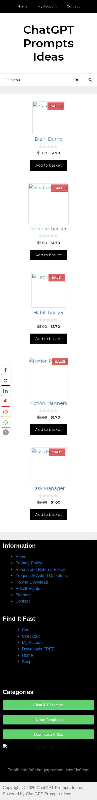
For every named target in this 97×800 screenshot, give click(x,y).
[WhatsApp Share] (5, 422)
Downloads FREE (38, 649)
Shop (26, 661)
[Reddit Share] (5, 412)
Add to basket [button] (48, 165)
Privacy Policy (28, 563)
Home (22, 6)
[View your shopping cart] (77, 80)
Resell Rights (27, 588)
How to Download (31, 582)
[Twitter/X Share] (5, 380)
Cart (26, 629)
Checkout (31, 636)
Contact (73, 6)
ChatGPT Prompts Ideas (48, 43)
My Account (47, 6)
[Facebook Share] (5, 370)
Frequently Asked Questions (41, 575)
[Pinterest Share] (5, 401)
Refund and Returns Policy (40, 569)
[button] (90, 80)
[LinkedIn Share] (5, 391)
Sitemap (23, 595)
